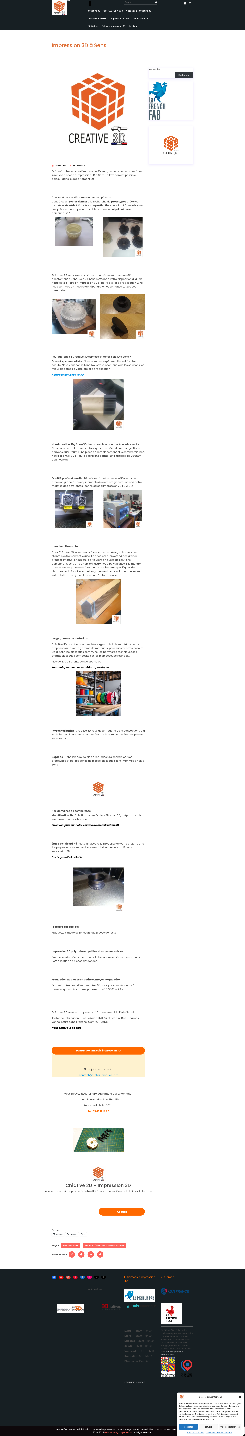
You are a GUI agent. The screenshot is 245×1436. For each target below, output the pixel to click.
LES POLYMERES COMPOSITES (97, 35)
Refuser (208, 1427)
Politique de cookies (195, 1432)
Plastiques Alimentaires (97, 118)
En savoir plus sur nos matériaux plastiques (80, 667)
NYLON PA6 (96, 76)
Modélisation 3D (141, 18)
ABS (93, 50)
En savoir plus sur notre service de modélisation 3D (85, 825)
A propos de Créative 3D (138, 10)
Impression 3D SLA (120, 18)
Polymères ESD (98, 139)
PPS (92, 102)
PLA (92, 57)
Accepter (188, 1427)
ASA (93, 44)
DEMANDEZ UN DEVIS (134, 1382)
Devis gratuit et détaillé (67, 857)
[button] (240, 1397)
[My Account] (185, 3)
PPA (92, 96)
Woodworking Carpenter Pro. (119, 1432)
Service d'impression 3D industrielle (104, 1245)
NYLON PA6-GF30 (99, 38)
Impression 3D (70, 1245)
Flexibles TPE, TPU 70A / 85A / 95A (101, 67)
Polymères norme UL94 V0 (99, 130)
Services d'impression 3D (139, 1279)
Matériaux (93, 26)
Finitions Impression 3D (113, 26)
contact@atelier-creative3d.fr (98, 1075)
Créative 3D (94, 10)
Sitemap (168, 1277)
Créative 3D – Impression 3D (98, 1185)
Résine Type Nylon (99, 89)
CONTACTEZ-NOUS (113, 10)
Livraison (133, 26)
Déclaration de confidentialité (219, 1432)
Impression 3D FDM (97, 18)
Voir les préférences (230, 1427)
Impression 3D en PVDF (101, 109)
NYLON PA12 (96, 82)
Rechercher (155, 69)
